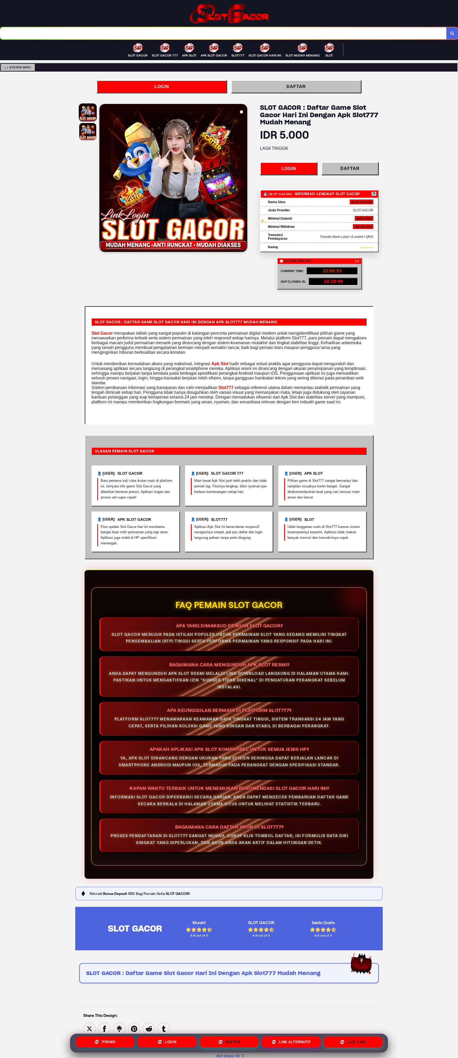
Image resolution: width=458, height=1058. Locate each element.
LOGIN (162, 86)
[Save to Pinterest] (134, 1028)
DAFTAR (296, 86)
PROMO (109, 1042)
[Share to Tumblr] (163, 1028)
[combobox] (223, 33)
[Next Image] (243, 179)
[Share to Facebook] (104, 1028)
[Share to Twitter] (89, 1028)
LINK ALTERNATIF (295, 1043)
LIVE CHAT (357, 1043)
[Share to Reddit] (149, 1028)
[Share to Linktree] (119, 1028)
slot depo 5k (228, 1055)
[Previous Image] (103, 179)
